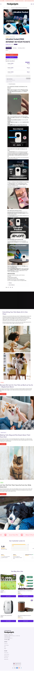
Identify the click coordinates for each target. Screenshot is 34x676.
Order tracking (6, 645)
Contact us (6, 643)
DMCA (5, 648)
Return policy (6, 657)
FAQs (5, 646)
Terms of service (6, 654)
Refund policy (6, 659)
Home (4, 7)
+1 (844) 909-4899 (7, 636)
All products (8, 7)
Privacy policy (6, 652)
